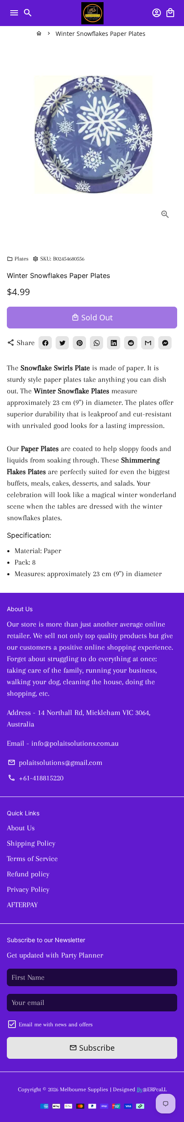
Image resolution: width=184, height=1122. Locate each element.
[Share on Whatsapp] (96, 342)
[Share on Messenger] (165, 342)
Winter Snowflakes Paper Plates (100, 33)
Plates (18, 258)
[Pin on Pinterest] (79, 342)
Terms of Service (32, 858)
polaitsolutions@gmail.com (55, 762)
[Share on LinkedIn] (113, 342)
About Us (21, 827)
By (139, 1089)
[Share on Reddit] (130, 342)
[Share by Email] (147, 342)
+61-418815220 (35, 777)
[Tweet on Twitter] (62, 342)
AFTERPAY (22, 904)
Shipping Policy (31, 843)
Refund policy (28, 874)
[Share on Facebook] (45, 342)
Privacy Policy (28, 889)
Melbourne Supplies (84, 1089)
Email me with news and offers (56, 1024)
